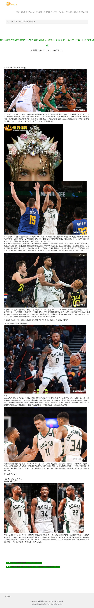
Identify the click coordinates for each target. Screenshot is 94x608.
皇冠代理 (47, 241)
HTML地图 (60, 601)
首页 (18, 12)
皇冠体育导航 (36, 604)
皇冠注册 (77, 12)
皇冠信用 (62, 12)
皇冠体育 (42, 604)
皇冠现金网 (48, 604)
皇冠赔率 (39, 12)
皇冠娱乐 (69, 12)
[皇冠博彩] (11, 4)
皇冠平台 (31, 12)
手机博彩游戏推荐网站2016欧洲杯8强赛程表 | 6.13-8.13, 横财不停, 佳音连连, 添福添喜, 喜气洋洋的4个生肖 (35, 566)
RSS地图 (53, 601)
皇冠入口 (46, 12)
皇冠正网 (84, 12)
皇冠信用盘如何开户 (20, 323)
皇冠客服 (24, 12)
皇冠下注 (54, 12)
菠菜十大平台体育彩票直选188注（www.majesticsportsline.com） (26, 562)
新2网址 (60, 604)
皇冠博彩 (22, 21)
